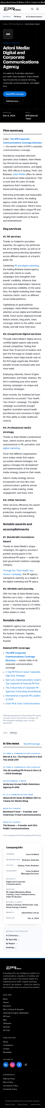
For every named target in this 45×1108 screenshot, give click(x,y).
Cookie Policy (35, 1104)
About (5, 1042)
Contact (6, 1049)
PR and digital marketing (26, 265)
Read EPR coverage (15, 94)
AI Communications (34, 17)
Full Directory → (13, 101)
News (5, 999)
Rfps (5, 1020)
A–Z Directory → (13, 935)
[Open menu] (37, 8)
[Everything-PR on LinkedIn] (5, 1064)
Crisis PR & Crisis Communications (23, 703)
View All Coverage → (33, 744)
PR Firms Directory (16, 24)
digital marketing (11, 448)
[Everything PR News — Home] (12, 9)
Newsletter (7, 1052)
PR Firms (13, 733)
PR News (17, 17)
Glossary (6, 1027)
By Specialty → (12, 939)
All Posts (6, 1030)
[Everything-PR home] (22, 967)
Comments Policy (10, 1089)
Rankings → (11, 947)
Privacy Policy (22, 1104)
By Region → (11, 943)
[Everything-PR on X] (26, 1064)
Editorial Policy (9, 1079)
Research (7, 1006)
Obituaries (7, 1023)
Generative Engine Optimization (16, 1013)
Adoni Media (19, 174)
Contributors (8, 1045)
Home (5, 24)
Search (6, 1002)
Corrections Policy (10, 1086)
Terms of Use (10, 1104)
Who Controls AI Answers (13, 1009)
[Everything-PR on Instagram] (12, 1064)
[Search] (32, 9)
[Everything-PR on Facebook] (19, 1064)
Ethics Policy (8, 1082)
